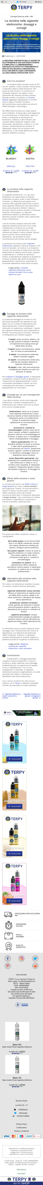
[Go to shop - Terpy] (21, 1179)
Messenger (23, 2)
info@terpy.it (23, 1109)
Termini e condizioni (21, 1131)
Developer (21, 1173)
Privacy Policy (21, 1124)
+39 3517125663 (23, 1116)
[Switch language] (4, 2)
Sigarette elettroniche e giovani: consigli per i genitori (32, 696)
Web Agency (21, 1169)
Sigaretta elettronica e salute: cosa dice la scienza (11, 696)
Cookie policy (21, 1127)
